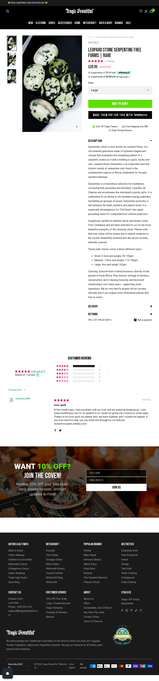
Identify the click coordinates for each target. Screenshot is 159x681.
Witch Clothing (129, 573)
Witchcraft (89, 23)
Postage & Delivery (56, 612)
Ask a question (145, 320)
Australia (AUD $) (15, 666)
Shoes (51, 23)
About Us (89, 598)
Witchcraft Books (55, 568)
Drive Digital (72, 666)
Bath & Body (105, 23)
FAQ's (87, 603)
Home (77, 23)
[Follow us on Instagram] (126, 610)
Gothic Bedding (16, 573)
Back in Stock (15, 550)
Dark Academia (129, 555)
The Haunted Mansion (95, 577)
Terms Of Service (93, 621)
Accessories (65, 23)
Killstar (87, 550)
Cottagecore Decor (18, 568)
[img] (61, 400)
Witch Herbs (52, 564)
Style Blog (14, 582)
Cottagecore (128, 577)
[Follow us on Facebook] (122, 610)
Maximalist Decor (17, 564)
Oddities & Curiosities (20, 559)
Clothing (41, 23)
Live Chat (13, 602)
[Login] (146, 11)
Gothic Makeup (16, 555)
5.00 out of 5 (38, 371)
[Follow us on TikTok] (136, 610)
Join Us (116, 487)
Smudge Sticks (54, 559)
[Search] (7, 11)
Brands (119, 23)
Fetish (124, 559)
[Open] (7, 673)
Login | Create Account (58, 603)
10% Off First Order (56, 598)
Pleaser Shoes (92, 582)
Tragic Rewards (54, 607)
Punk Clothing (128, 582)
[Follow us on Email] (140, 610)
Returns (93, 314)
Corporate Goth (129, 550)
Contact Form (15, 598)
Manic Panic (90, 564)
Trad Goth (126, 568)
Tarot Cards (52, 555)
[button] (96, 61)
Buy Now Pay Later (94, 612)
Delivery (93, 306)
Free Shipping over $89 (137, 126)
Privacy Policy (91, 616)
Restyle (88, 573)
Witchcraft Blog (54, 577)
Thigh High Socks (17, 577)
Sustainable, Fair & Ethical (97, 607)
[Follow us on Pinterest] (131, 610)
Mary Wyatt (90, 555)
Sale (128, 23)
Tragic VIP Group (130, 599)
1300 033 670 (24, 606)
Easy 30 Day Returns (122, 130)
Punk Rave (89, 568)
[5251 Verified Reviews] (120, 626)
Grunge (125, 564)
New (30, 23)
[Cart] (151, 11)
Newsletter (127, 603)
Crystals (93, 43)
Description (95, 141)
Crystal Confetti (54, 573)
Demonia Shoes (92, 559)
